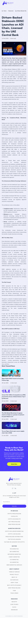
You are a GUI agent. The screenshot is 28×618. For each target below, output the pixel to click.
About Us (14, 577)
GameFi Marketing (14, 557)
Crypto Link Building (14, 534)
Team (14, 590)
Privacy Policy (14, 574)
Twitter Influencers (14, 539)
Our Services (14, 579)
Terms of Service (14, 571)
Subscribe (14, 506)
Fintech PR (14, 516)
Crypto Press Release (14, 513)
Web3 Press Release (14, 524)
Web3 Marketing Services (14, 565)
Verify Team (14, 582)
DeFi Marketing (14, 551)
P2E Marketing (14, 548)
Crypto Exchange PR (14, 519)
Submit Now (14, 464)
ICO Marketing (14, 559)
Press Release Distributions (14, 536)
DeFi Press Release (14, 521)
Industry (14, 601)
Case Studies (14, 604)
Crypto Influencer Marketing (14, 531)
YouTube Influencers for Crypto (14, 542)
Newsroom (14, 609)
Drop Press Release (14, 587)
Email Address (6, 501)
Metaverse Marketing (14, 554)
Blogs (14, 607)
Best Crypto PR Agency (14, 585)
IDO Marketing (14, 562)
